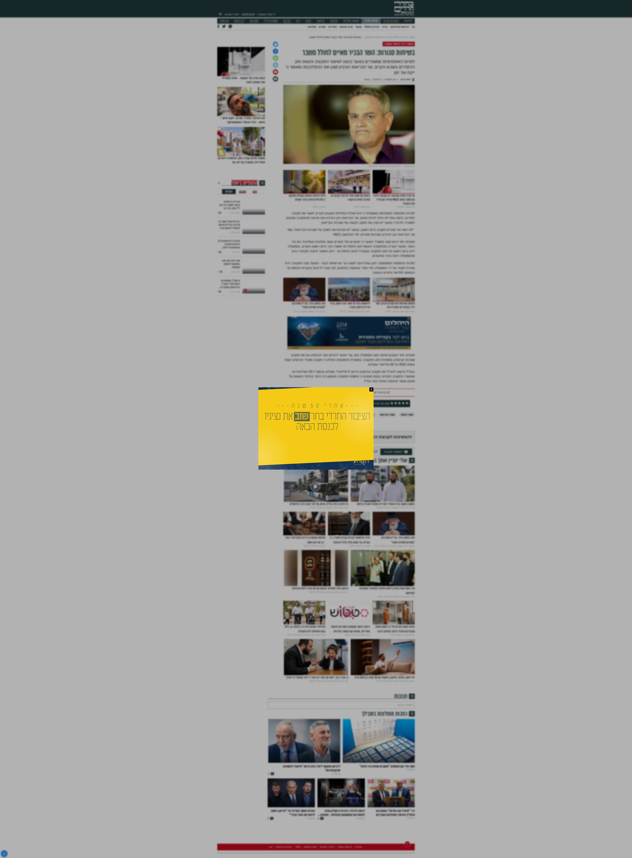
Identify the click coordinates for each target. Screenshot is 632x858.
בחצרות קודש (391, 21)
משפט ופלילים (351, 21)
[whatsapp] (275, 109)
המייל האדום (232, 14)
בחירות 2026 (371, 27)
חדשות (408, 21)
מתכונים (254, 21)
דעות (308, 21)
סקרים (322, 27)
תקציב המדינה (329, 466)
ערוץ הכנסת (346, 27)
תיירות (286, 21)
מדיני (384, 27)
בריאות (320, 21)
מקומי (358, 27)
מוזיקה (334, 21)
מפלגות (312, 27)
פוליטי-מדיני (371, 21)
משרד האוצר (407, 466)
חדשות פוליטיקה (399, 27)
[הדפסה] (275, 116)
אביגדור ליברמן (349, 466)
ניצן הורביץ (368, 466)
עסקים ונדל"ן (271, 21)
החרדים (332, 27)
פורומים (224, 21)
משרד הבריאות (387, 466)
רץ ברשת (239, 21)
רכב (298, 21)
